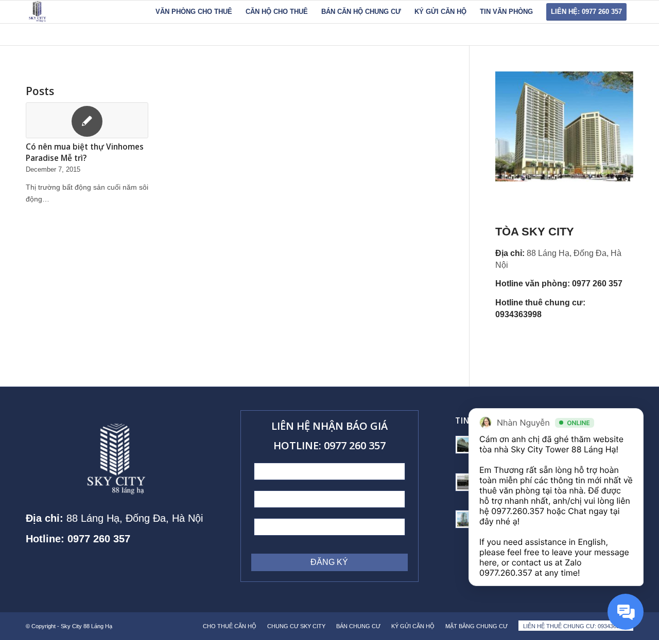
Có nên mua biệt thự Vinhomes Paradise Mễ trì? (85, 152)
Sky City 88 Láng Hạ (87, 626)
